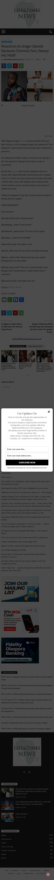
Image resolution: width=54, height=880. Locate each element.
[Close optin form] (49, 412)
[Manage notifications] (48, 874)
